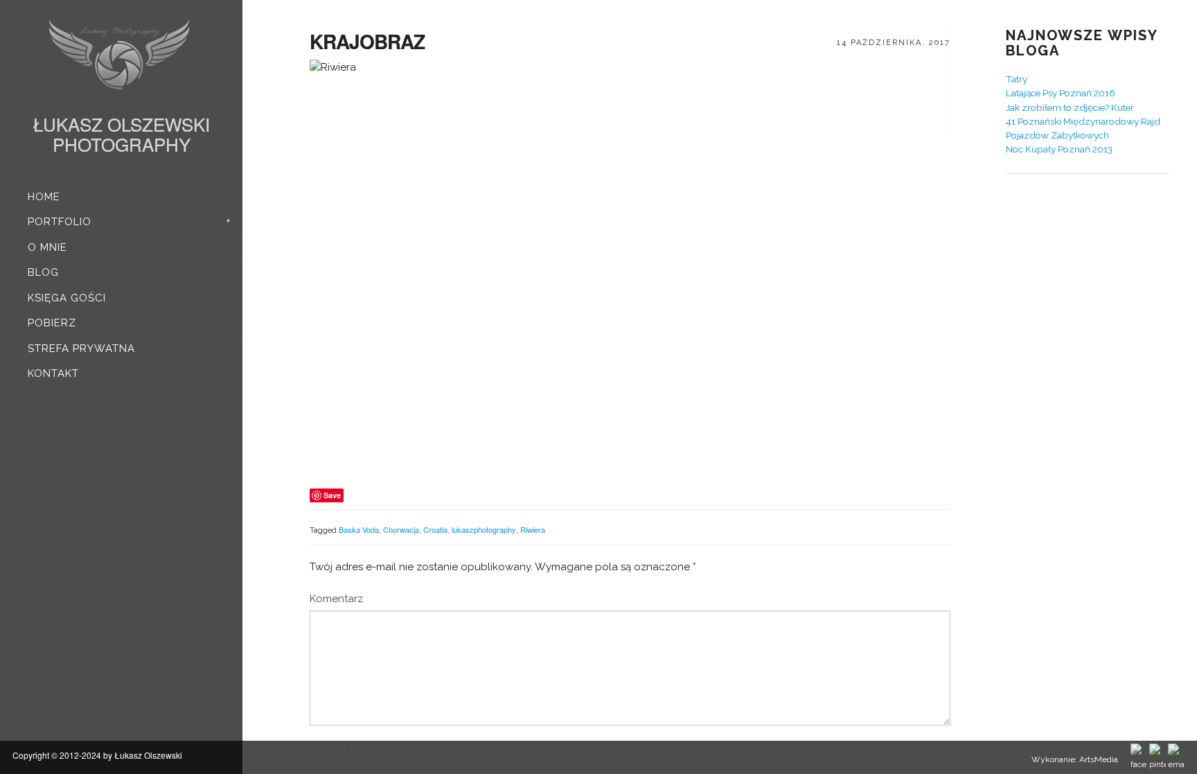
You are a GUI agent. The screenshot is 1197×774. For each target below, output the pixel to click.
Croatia (435, 529)
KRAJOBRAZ (367, 41)
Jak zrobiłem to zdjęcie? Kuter (1070, 107)
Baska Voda (359, 529)
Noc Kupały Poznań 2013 (1059, 149)
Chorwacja (401, 529)
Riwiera (532, 529)
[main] (630, 387)
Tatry (1016, 79)
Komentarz (336, 598)
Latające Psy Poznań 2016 (1060, 92)
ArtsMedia (1098, 759)
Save (332, 495)
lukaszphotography (484, 529)
